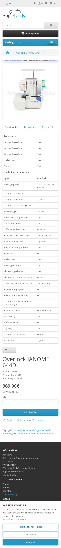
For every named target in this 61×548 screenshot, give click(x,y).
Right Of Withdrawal (13, 471)
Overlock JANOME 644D (28, 52)
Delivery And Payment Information (20, 458)
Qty (4, 396)
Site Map (7, 490)
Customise (30, 534)
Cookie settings (10, 494)
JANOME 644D (15, 430)
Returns (7, 487)
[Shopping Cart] (50, 3)
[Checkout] (55, 3)
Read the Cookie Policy (14, 519)
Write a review (39, 419)
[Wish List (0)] (46, 3)
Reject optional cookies (30, 526)
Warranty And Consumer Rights (19, 468)
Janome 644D (30, 430)
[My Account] (40, 3)
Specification (11, 127)
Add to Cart (30, 412)
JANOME (14, 371)
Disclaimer (8, 461)
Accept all (30, 542)
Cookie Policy (9, 474)
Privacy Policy (9, 464)
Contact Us (8, 484)
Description (30, 127)
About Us (7, 454)
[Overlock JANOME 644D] (30, 92)
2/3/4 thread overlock (42, 433)
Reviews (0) (47, 127)
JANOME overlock (21, 433)
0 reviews (25, 419)
